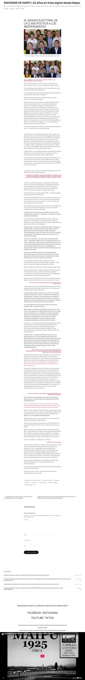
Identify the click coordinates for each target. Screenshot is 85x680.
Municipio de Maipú (49, 55)
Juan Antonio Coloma (43, 482)
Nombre (25, 534)
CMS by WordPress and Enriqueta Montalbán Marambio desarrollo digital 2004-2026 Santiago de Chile (42, 625)
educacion (37, 55)
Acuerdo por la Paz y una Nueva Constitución (33, 480)
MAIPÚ (44, 55)
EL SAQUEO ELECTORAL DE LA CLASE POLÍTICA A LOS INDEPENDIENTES (41, 23)
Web (25, 545)
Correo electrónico (27, 540)
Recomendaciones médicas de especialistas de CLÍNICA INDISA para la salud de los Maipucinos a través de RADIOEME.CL (33, 588)
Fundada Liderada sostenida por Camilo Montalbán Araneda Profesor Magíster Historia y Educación (42, 630)
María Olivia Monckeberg (52, 482)
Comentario (26, 519)
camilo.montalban (31, 55)
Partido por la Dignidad (29, 484)
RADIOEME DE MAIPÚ (42, 627)
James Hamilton (34, 482)
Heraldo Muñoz (27, 482)
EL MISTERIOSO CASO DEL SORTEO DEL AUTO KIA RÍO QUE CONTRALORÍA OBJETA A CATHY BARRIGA (18, 497)
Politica (58, 55)
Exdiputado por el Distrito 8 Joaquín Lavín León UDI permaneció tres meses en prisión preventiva (31, 584)
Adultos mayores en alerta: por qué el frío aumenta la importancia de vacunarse (26, 575)
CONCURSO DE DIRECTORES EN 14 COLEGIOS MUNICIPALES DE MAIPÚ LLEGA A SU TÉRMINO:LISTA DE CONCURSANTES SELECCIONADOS (56, 497)
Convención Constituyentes (47, 480)
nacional (54, 55)
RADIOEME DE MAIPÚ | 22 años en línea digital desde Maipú (42, 3)
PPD (35, 484)
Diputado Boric (57, 480)
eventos (41, 55)
